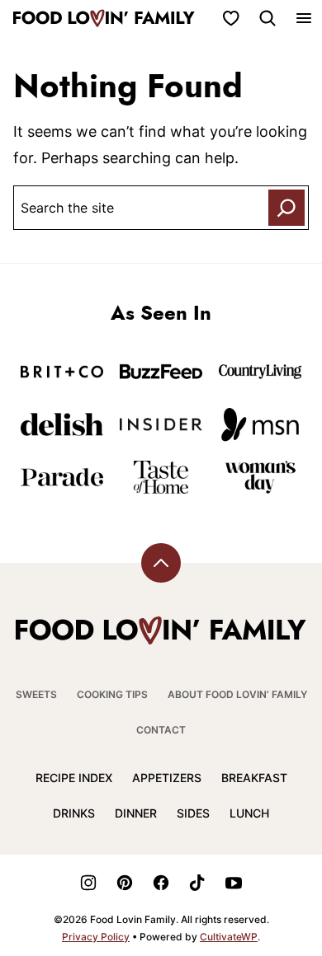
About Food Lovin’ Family (237, 694)
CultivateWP (229, 936)
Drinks (74, 813)
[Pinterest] (125, 883)
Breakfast (254, 778)
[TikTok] (197, 883)
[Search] (267, 18)
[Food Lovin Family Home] (104, 18)
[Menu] (304, 18)
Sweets (36, 694)
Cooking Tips (112, 694)
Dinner (136, 813)
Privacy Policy (96, 936)
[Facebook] (161, 883)
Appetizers (166, 778)
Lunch (249, 813)
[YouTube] (233, 883)
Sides (193, 813)
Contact (161, 730)
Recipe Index (74, 778)
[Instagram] (88, 883)
